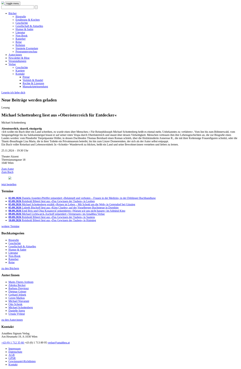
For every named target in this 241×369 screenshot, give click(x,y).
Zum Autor (7, 168)
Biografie (21, 16)
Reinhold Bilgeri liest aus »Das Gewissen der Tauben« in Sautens (51, 217)
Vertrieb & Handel (33, 80)
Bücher (12, 13)
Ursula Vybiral (16, 313)
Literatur (20, 32)
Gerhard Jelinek (17, 294)
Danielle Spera (16, 310)
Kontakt (20, 73)
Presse (26, 76)
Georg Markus (16, 297)
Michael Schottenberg (20, 307)
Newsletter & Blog (18, 57)
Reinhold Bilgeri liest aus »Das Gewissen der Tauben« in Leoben (51, 201)
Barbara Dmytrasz (18, 288)
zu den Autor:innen (12, 319)
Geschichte (22, 22)
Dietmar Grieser (17, 291)
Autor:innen (15, 54)
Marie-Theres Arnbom (20, 281)
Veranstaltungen (17, 61)
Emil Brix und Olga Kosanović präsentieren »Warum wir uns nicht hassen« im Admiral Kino (66, 210)
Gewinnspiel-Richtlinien (22, 361)
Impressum (14, 348)
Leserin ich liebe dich (13, 92)
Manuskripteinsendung (35, 86)
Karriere (20, 70)
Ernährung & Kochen (28, 19)
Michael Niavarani (18, 301)
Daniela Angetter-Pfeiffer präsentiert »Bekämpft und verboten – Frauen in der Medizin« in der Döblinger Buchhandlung (82, 198)
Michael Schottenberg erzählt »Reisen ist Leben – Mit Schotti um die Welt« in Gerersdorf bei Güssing (71, 204)
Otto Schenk (15, 304)
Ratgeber (21, 38)
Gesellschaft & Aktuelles (29, 26)
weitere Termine (10, 226)
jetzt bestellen (8, 184)
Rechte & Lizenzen (33, 83)
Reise (19, 41)
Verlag (12, 64)
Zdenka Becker (17, 285)
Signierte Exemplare (27, 48)
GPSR (12, 358)
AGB (11, 354)
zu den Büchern (10, 268)
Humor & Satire (24, 29)
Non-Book (22, 35)
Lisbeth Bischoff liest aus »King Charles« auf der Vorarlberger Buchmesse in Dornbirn (63, 207)
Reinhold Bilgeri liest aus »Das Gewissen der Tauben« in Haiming (52, 220)
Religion (20, 45)
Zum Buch (7, 172)
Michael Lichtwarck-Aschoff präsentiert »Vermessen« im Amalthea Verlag (56, 213)
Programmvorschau (26, 51)
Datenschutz (15, 351)
